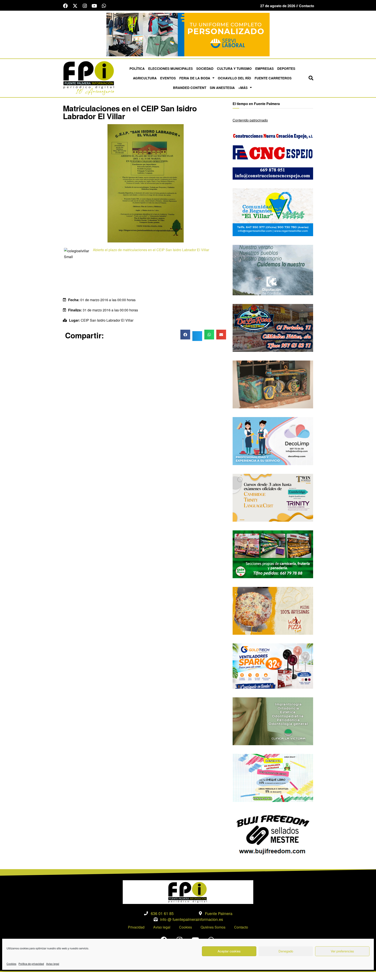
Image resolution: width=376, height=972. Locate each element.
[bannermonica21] (273, 440)
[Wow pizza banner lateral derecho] (273, 610)
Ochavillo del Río (234, 78)
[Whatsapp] (104, 6)
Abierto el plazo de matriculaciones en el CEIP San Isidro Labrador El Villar (151, 249)
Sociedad (204, 68)
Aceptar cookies (229, 951)
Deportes (286, 68)
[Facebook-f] (65, 6)
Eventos (168, 78)
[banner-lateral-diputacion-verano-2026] (273, 269)
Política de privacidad (31, 963)
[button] (311, 78)
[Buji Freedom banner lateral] (273, 834)
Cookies (11, 963)
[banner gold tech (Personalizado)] (273, 665)
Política (137, 68)
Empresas (264, 68)
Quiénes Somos (213, 927)
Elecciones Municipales (170, 68)
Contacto (241, 927)
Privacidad (136, 927)
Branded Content (189, 87)
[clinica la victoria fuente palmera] (273, 720)
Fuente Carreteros (273, 78)
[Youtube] (94, 6)
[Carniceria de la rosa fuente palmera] (273, 327)
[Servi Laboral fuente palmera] (188, 34)
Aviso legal (52, 963)
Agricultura (145, 78)
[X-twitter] (75, 6)
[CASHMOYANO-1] (273, 553)
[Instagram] (84, 6)
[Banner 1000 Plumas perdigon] (273, 383)
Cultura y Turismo (234, 68)
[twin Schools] (273, 497)
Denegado (286, 951)
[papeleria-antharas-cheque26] (273, 777)
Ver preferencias (342, 951)
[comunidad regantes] (273, 211)
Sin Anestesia (222, 87)
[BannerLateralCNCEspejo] (273, 155)
